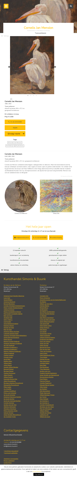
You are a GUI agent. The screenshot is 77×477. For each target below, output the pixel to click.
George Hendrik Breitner (47, 314)
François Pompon (45, 381)
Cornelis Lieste (8, 357)
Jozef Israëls (7, 322)
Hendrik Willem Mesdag (11, 367)
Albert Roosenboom (10, 381)
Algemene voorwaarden (11, 459)
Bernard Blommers (9, 304)
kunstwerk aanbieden (11, 453)
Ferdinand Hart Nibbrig (46, 339)
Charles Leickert (8, 355)
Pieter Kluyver (8, 339)
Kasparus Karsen (9, 326)
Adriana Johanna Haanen (47, 337)
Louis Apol (7, 298)
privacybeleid (37, 471)
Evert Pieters (44, 379)
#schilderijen (10, 146)
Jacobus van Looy (45, 371)
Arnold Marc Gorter (45, 333)
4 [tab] (36, 95)
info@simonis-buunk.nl (10, 446)
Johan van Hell (44, 343)
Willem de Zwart (45, 417)
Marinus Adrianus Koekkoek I (12, 351)
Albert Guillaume (45, 335)
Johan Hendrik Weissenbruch (12, 415)
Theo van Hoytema (45, 351)
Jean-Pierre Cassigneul (47, 318)
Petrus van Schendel (10, 393)
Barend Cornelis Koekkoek (11, 341)
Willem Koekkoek (9, 353)
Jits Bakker (43, 302)
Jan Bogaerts (44, 310)
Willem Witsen (44, 411)
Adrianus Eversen (9, 310)
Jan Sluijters (43, 389)
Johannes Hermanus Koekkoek (13, 343)
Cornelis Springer (9, 403)
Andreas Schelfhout (10, 391)
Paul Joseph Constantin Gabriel (13, 314)
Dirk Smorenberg (45, 391)
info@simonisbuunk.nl (22, 237)
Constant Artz (44, 296)
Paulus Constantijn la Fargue (12, 312)
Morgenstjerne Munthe (46, 377)
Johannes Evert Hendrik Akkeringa (14, 296)
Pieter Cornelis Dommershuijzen (13, 308)
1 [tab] (28, 95)
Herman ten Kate (9, 328)
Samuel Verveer (8, 413)
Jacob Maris (7, 359)
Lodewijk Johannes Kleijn (11, 333)
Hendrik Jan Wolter (45, 413)
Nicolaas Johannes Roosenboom (13, 383)
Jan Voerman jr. (44, 401)
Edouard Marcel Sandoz (47, 385)
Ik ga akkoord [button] (39, 474)
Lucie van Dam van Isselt (47, 320)
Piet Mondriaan (44, 367)
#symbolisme (19, 146)
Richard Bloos (44, 308)
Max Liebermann (45, 361)
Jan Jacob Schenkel (9, 395)
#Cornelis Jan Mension (15, 143)
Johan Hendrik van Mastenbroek (49, 375)
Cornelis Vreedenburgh (47, 405)
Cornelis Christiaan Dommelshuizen (14, 306)
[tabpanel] (32, 65)
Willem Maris (8, 363)
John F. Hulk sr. (8, 320)
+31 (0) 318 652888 (15, 122)
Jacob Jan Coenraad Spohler (12, 401)
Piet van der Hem (45, 349)
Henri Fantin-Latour (46, 326)
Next (55, 67)
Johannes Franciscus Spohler (12, 397)
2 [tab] (31, 95)
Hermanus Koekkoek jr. (10, 349)
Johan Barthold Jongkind (11, 324)
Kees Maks (43, 365)
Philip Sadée (7, 387)
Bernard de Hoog (45, 347)
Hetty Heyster (44, 345)
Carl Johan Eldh (44, 324)
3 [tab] (33, 95)
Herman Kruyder (45, 359)
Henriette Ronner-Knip (10, 379)
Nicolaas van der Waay (47, 407)
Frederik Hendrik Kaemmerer (48, 373)
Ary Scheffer (7, 389)
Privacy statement (9, 461)
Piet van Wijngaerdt (46, 409)
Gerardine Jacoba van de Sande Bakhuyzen (53, 300)
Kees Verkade (44, 399)
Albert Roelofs (8, 375)
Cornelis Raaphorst (45, 383)
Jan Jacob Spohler (9, 399)
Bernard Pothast (9, 369)
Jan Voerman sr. (44, 403)
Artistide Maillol (44, 363)
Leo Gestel (43, 331)
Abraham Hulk (8, 318)
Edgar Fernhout (44, 328)
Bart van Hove (8, 316)
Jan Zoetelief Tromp (10, 417)
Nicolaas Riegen (8, 371)
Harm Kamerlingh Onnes (47, 355)
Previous (9, 67)
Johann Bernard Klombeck (11, 337)
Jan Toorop (43, 397)
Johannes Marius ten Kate (11, 331)
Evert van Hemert (45, 341)
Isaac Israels (43, 353)
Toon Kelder (43, 357)
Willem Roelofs (8, 377)
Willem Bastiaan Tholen (47, 395)
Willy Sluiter (43, 387)
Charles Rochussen (9, 373)
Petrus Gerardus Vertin (10, 411)
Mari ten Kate (8, 330)
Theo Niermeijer (44, 369)
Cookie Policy (8, 463)
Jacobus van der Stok (10, 405)
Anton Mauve (8, 365)
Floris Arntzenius (45, 298)
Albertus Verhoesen (10, 407)
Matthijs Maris (8, 361)
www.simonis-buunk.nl (10, 444)
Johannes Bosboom (9, 302)
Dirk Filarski (43, 330)
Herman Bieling (44, 306)
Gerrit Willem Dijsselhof (47, 322)
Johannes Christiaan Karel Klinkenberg (15, 335)
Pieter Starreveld (45, 393)
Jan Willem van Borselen (47, 312)
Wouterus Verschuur (10, 409)
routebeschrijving (56, 237)
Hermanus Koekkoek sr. (11, 347)
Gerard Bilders (8, 300)
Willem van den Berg (46, 304)
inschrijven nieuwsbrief (11, 451)
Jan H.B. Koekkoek (9, 345)
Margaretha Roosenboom (11, 385)
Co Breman (43, 316)
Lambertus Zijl (44, 415)
